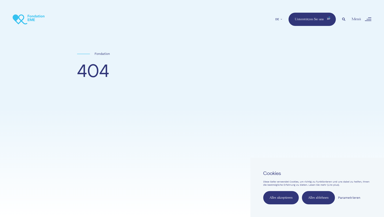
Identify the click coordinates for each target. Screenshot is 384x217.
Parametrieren (349, 198)
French (158, 162)
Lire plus (333, 184)
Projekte (229, 138)
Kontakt (184, 152)
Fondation (102, 54)
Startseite (165, 138)
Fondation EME (198, 138)
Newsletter (199, 152)
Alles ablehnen (318, 197)
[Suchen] (343, 19)
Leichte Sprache (165, 152)
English (169, 162)
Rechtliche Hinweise (223, 152)
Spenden (286, 138)
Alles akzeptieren (281, 197)
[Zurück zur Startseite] (28, 19)
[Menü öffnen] (368, 19)
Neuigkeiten (257, 138)
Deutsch (181, 162)
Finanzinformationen (254, 152)
